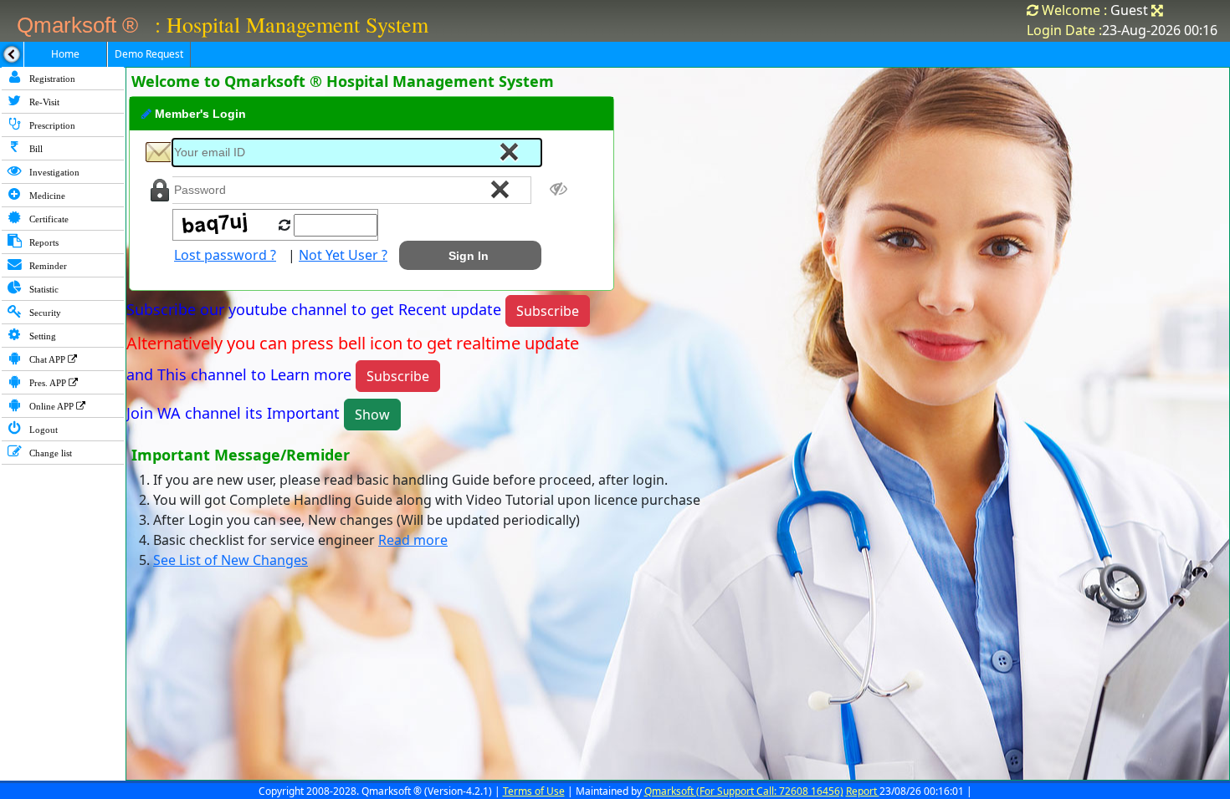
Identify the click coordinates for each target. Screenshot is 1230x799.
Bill (35, 149)
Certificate (48, 219)
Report (862, 791)
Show (372, 414)
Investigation (53, 172)
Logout (42, 430)
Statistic (43, 289)
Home (65, 54)
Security (44, 313)
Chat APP (47, 359)
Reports (43, 242)
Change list (49, 453)
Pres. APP (48, 383)
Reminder (47, 266)
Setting (41, 336)
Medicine (46, 196)
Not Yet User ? (343, 255)
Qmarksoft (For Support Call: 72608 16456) (743, 791)
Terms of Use (534, 791)
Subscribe (547, 311)
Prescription (51, 125)
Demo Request (149, 54)
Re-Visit (43, 102)
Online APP (51, 406)
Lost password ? (225, 255)
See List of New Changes (230, 560)
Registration (51, 79)
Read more (413, 540)
